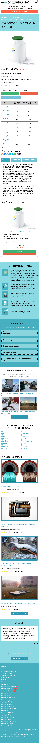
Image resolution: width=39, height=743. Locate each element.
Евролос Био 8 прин (6, 140)
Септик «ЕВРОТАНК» (8, 721)
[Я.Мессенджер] (10, 154)
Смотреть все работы (19, 417)
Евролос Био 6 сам (6, 127)
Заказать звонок (19, 12)
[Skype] (13, 154)
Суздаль (5, 440)
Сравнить (19, 254)
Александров (6, 431)
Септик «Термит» (7, 715)
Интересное (5, 682)
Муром (24, 436)
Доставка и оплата (8, 675)
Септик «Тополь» (7, 717)
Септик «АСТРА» (7, 711)
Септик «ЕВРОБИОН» (8, 708)
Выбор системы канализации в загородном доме (19, 603)
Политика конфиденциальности (15, 736)
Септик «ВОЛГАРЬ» (8, 719)
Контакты (4, 684)
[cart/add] (10, 93)
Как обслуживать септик (10, 486)
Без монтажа (7, 90)
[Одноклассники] (2, 154)
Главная (4, 18)
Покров (25, 446)
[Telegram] (7, 154)
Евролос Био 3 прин (6, 107)
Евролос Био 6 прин (6, 131)
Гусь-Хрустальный (27, 441)
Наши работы (6, 678)
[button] (4, 259)
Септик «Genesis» (7, 691)
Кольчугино (6, 435)
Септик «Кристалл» (8, 724)
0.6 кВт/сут (15, 85)
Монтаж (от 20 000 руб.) (21, 90)
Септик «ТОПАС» (7, 704)
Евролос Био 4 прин (6, 115)
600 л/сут (18, 74)
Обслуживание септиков (11, 98)
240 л (13, 82)
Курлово (5, 445)
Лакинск (25, 445)
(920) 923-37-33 (26, 7)
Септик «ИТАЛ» (7, 726)
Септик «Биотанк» (7, 695)
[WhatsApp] (15, 154)
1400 (15, 80)
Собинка (25, 438)
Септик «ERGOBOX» (8, 698)
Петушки (5, 446)
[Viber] (18, 154)
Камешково (6, 433)
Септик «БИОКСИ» (8, 706)
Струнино (5, 448)
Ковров (24, 443)
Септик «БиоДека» (8, 686)
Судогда (25, 448)
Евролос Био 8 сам (6, 135)
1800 (29, 80)
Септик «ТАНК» (6, 693)
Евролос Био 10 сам (6, 144)
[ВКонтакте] (5, 154)
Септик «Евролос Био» (9, 19)
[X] (20, 154)
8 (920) (18, 732)
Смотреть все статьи (19, 613)
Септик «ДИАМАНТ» (8, 713)
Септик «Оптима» (7, 689)
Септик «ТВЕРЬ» (7, 702)
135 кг (10, 77)
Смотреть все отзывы (19, 658)
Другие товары (6, 673)
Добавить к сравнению (29, 94)
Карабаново (26, 433)
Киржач (5, 443)
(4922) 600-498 (12, 7)
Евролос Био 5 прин (6, 123)
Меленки (5, 436)
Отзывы (4, 680)
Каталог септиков (15, 18)
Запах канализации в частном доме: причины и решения (18, 525)
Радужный (6, 438)
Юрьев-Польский (27, 440)
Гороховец (6, 441)
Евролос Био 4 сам (6, 111)
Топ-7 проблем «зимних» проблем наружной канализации (17, 564)
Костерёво (25, 435)
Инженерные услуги (8, 671)
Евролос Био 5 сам (6, 119)
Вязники (25, 431)
